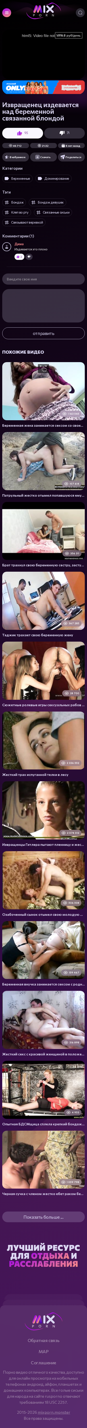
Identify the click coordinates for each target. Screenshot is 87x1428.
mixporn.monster (54, 1412)
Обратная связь (43, 1340)
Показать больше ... (43, 1217)
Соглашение (43, 1362)
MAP (44, 1351)
